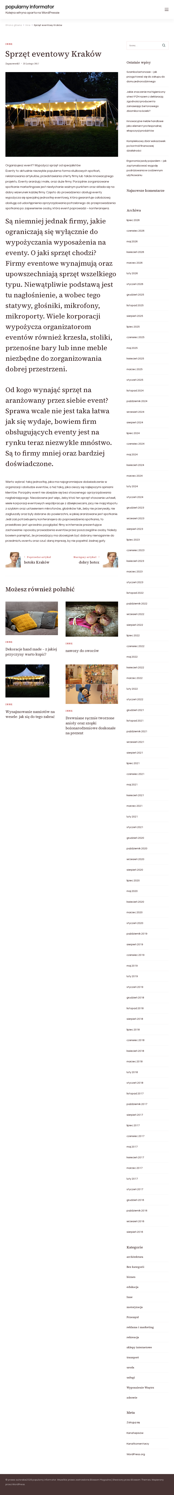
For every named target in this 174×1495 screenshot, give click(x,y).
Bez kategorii (135, 1267)
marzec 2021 (135, 806)
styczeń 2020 (135, 923)
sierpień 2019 (135, 944)
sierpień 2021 (135, 752)
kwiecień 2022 (135, 667)
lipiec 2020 (133, 880)
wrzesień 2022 (135, 614)
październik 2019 (137, 933)
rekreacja (133, 1337)
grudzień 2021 (135, 710)
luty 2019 (132, 976)
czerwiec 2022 (135, 646)
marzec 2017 (135, 1168)
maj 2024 (132, 454)
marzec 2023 (135, 571)
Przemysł (133, 1317)
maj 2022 (132, 656)
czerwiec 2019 (135, 955)
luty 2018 (132, 1072)
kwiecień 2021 (135, 795)
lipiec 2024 (133, 433)
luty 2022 (132, 688)
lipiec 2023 (133, 539)
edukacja (132, 1287)
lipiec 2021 (133, 763)
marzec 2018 (135, 1061)
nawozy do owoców (82, 650)
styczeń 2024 (135, 497)
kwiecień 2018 (135, 1051)
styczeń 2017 (135, 1189)
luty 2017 (132, 1178)
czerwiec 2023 (135, 550)
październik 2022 (137, 603)
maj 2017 (132, 1146)
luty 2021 (132, 816)
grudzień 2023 (135, 507)
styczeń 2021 (135, 827)
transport (133, 1357)
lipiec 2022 (133, 635)
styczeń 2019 (135, 987)
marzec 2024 (135, 475)
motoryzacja (135, 1307)
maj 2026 (132, 241)
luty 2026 (132, 273)
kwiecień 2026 (135, 252)
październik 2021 (137, 731)
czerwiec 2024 (135, 443)
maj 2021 (132, 784)
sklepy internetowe (139, 1347)
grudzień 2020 (135, 838)
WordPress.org (136, 1454)
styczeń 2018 (135, 1082)
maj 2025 (132, 348)
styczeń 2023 (135, 582)
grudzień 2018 (135, 997)
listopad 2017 (135, 1093)
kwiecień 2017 (135, 1157)
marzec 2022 (135, 678)
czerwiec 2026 (135, 230)
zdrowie (132, 1397)
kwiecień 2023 (135, 561)
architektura (135, 1257)
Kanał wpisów (135, 1433)
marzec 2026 (135, 262)
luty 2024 (132, 486)
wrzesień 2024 (135, 412)
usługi (131, 1377)
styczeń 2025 (135, 379)
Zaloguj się (133, 1422)
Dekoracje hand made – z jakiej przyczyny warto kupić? (31, 652)
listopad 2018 (135, 1008)
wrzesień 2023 (135, 518)
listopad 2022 (135, 592)
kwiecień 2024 (135, 465)
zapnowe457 (12, 63)
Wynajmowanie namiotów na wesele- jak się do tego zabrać (30, 714)
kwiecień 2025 (135, 358)
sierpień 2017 (135, 1114)
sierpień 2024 (135, 422)
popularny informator (29, 6)
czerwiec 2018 (135, 1040)
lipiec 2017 (133, 1125)
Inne (9, 44)
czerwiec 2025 (135, 337)
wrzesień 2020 (135, 859)
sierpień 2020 (135, 869)
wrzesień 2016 (135, 1221)
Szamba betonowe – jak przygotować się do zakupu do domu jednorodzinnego (146, 77)
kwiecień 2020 (135, 901)
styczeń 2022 (135, 699)
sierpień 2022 (135, 625)
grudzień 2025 (135, 294)
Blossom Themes (141, 1480)
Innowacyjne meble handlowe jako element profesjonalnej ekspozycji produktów (145, 126)
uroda (130, 1367)
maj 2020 (132, 891)
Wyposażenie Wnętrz (140, 1387)
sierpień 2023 (135, 529)
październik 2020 (137, 848)
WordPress (18, 1484)
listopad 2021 (135, 720)
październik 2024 (137, 401)
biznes (131, 1277)
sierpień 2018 (135, 1019)
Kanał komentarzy (138, 1443)
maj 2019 (132, 965)
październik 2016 (137, 1210)
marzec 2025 (135, 369)
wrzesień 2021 (135, 742)
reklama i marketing (140, 1327)
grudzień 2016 (135, 1200)
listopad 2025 (135, 305)
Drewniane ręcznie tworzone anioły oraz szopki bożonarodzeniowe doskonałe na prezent (91, 725)
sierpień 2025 (135, 316)
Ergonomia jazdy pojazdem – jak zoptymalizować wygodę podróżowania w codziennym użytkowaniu (147, 168)
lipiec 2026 (133, 220)
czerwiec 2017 (135, 1136)
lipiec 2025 (133, 326)
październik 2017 (137, 1104)
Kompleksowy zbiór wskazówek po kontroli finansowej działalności (146, 146)
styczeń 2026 (135, 284)
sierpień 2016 (135, 1232)
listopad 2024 (135, 390)
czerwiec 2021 (135, 774)
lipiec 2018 (133, 1029)
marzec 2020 (135, 912)
